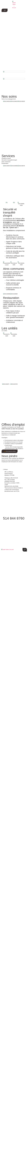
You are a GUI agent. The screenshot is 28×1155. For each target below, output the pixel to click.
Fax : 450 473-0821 (9, 479)
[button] (25, 549)
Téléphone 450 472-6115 (11, 478)
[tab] (14, 99)
